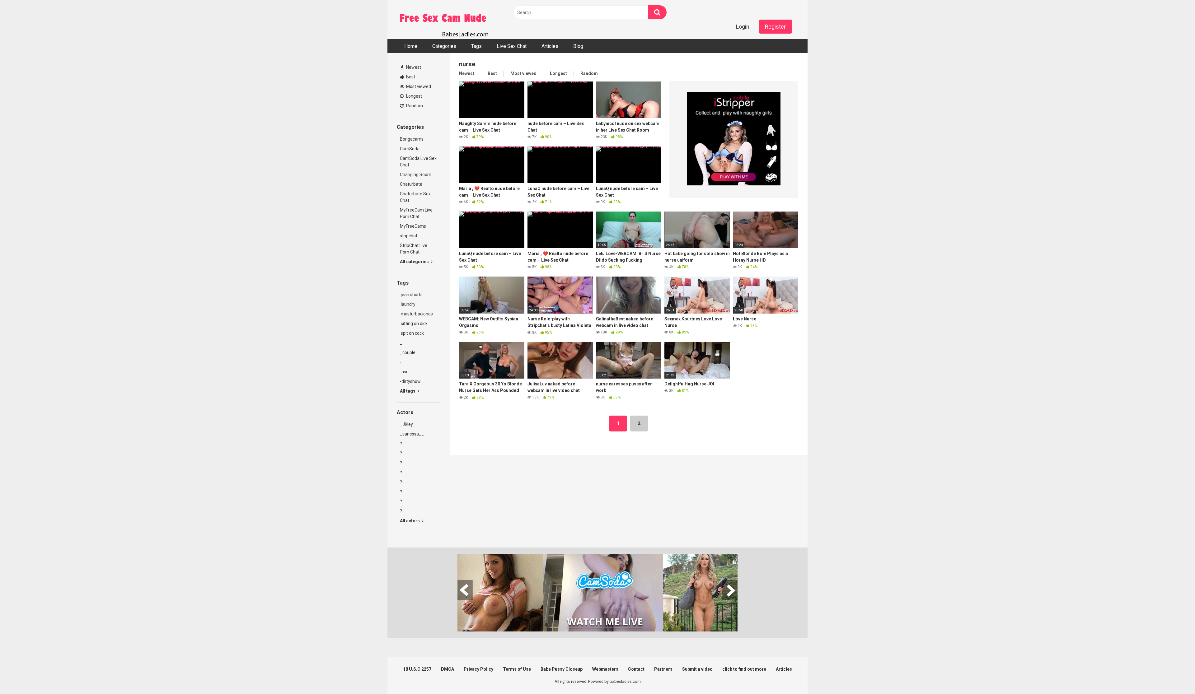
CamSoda (409, 148)
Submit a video (697, 669)
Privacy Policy (478, 669)
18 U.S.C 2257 (417, 669)
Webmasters (605, 669)
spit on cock (412, 333)
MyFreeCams (413, 226)
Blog (578, 46)
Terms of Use (517, 669)
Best (410, 76)
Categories (444, 46)
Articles (549, 46)
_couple (407, 352)
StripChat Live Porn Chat (413, 248)
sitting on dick (414, 323)
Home (410, 46)
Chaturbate (411, 184)
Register (775, 26)
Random (414, 105)
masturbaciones (416, 313)
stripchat (408, 235)
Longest (413, 96)
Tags (476, 46)
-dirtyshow (410, 381)
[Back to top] (1174, 675)
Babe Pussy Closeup (562, 669)
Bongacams (412, 139)
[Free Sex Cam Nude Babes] (443, 19)
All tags (408, 391)
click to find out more (744, 669)
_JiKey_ (407, 424)
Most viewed (418, 86)
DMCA (447, 669)
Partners (663, 669)
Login (742, 26)
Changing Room (415, 174)
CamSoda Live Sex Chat (418, 161)
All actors (410, 520)
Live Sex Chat (512, 46)
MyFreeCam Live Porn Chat (416, 213)
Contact (636, 669)
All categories (415, 261)
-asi (403, 371)
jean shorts (411, 294)
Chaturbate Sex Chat (415, 197)
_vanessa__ (412, 433)
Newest (413, 67)
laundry (407, 304)
